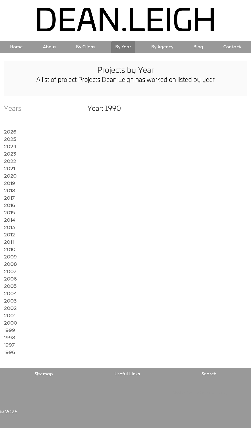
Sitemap (44, 374)
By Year (123, 47)
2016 (9, 205)
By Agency (162, 47)
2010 (9, 249)
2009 (10, 256)
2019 (9, 183)
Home (16, 47)
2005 (10, 286)
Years (12, 108)
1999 (9, 330)
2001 (9, 315)
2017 (9, 198)
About (49, 47)
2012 (9, 234)
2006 (10, 278)
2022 (10, 161)
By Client (85, 47)
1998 (9, 337)
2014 (9, 220)
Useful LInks (127, 374)
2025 (10, 139)
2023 (10, 153)
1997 (9, 345)
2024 (10, 146)
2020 (10, 175)
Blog (198, 47)
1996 (9, 352)
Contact (232, 47)
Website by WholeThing (200, 392)
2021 (9, 168)
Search (208, 374)
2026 (10, 131)
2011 (9, 242)
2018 (9, 190)
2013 (9, 227)
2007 (10, 271)
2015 (9, 212)
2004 (10, 293)
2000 (10, 322)
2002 (10, 308)
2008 (10, 264)
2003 (10, 300)
